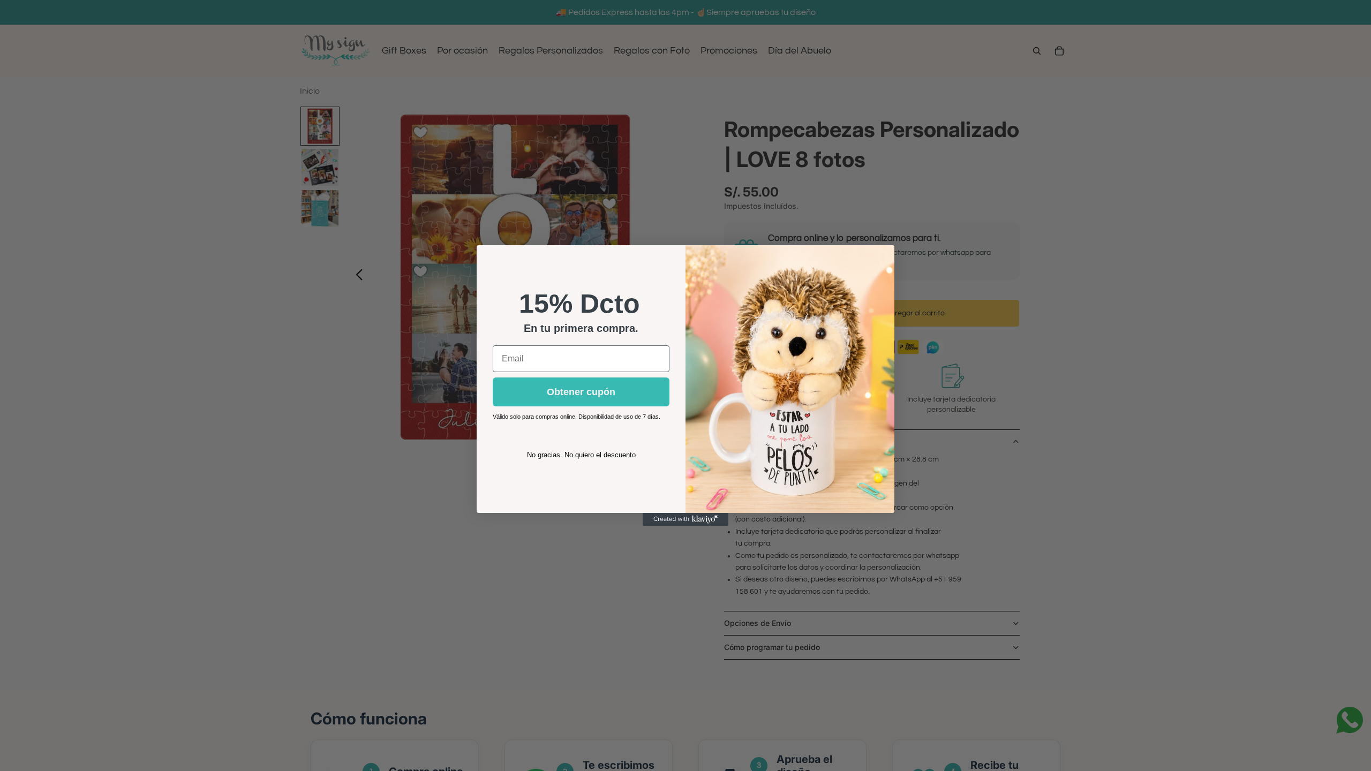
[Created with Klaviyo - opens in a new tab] (685, 519)
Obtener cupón (581, 392)
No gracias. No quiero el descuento (581, 455)
